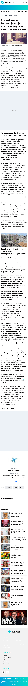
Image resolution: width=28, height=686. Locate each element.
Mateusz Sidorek (8, 15)
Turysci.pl (3, 11)
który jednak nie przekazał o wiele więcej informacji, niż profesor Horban (13, 187)
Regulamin (22, 678)
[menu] (23, 2)
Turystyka (8, 487)
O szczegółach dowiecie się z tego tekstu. (12, 380)
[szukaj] (26, 2)
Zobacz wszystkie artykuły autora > (14, 482)
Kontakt (16, 678)
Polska (9, 11)
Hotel (21, 487)
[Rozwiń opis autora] (14, 479)
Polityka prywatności (8, 678)
